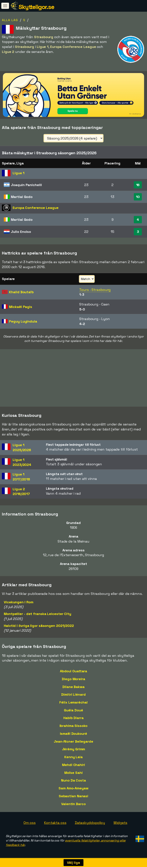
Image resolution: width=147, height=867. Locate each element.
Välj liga (73, 862)
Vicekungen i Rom (18, 602)
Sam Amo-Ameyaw (73, 788)
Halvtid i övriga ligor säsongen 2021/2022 (39, 625)
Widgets (120, 822)
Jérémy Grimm (73, 749)
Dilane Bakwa (73, 687)
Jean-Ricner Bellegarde (73, 741)
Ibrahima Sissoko (73, 725)
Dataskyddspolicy (90, 822)
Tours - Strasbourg (95, 289)
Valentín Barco (73, 804)
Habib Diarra (73, 718)
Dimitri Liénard (73, 694)
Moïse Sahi (73, 772)
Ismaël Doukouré (73, 733)
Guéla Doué (73, 710)
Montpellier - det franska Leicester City (37, 614)
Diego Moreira (73, 679)
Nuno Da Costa (73, 780)
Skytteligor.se (36, 7)
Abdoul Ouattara (73, 671)
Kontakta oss (55, 822)
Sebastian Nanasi (73, 796)
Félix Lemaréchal (73, 702)
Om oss (30, 822)
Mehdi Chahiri (73, 765)
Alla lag (10, 20)
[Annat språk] (139, 837)
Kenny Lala (73, 757)
